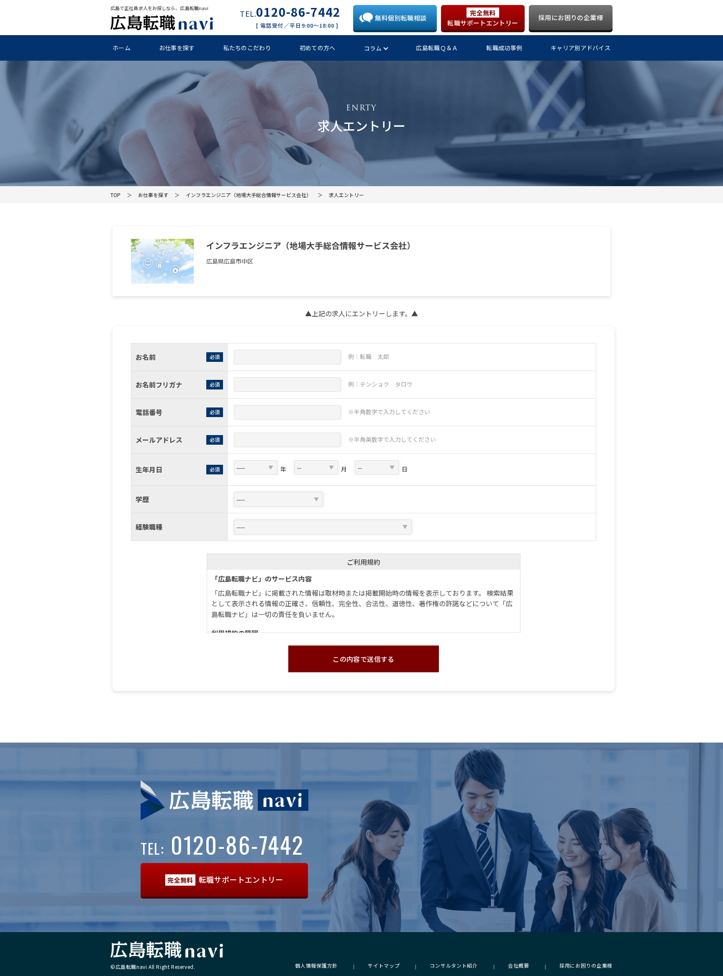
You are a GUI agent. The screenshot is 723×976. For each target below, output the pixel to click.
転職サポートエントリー (482, 17)
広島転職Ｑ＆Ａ (437, 48)
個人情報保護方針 (316, 965)
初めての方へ (318, 48)
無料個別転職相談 (400, 17)
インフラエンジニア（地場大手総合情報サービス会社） (248, 194)
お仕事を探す (177, 48)
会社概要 (518, 965)
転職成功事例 (504, 48)
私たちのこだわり (247, 48)
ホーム (122, 48)
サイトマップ (384, 965)
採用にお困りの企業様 (570, 17)
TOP (115, 194)
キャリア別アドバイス (580, 48)
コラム (373, 48)
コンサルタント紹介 (453, 965)
